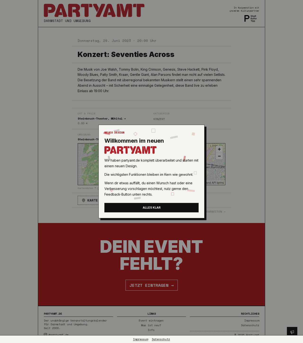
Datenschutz (161, 339)
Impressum (140, 339)
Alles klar (151, 207)
